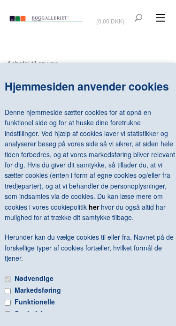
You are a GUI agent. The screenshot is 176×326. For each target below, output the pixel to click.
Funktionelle (35, 301)
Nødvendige (34, 278)
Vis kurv (111, 15)
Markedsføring (38, 290)
